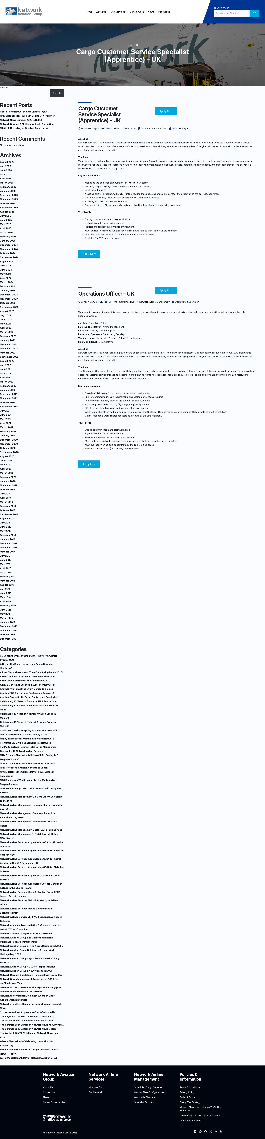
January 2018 (7, 539)
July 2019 (5, 493)
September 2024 (9, 257)
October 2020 (8, 448)
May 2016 (5, 597)
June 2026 (6, 170)
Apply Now (166, 111)
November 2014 (8, 630)
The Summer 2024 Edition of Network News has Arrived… (32, 1024)
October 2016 (7, 580)
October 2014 (7, 634)
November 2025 (9, 199)
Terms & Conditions (190, 1087)
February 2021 (8, 431)
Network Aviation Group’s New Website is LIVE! (26, 970)
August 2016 (7, 584)
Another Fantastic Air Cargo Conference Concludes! (29, 697)
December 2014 (8, 626)
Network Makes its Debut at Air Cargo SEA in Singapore (30, 987)
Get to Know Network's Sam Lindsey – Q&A (23, 734)
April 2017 (5, 568)
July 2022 (5, 365)
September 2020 (9, 452)
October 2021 (7, 402)
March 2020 (7, 473)
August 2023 (7, 311)
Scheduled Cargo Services (148, 1087)
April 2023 (5, 327)
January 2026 (8, 191)
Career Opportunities (54, 1102)
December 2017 (8, 543)
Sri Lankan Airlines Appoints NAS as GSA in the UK (27, 1012)
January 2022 (7, 390)
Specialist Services (144, 1102)
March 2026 (7, 182)
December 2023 (9, 294)
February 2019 (8, 506)
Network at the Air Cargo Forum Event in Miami (26, 933)
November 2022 (9, 348)
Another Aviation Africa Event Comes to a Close (26, 689)
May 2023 (5, 323)
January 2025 (7, 240)
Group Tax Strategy (190, 1102)
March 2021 (6, 427)
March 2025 (6, 232)
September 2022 (9, 356)
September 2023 (9, 307)
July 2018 (5, 522)
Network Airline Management (148, 1077)
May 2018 (5, 531)
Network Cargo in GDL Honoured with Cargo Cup (27, 124)
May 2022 (5, 373)
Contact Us (164, 11)
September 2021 (9, 406)
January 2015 (7, 622)
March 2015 (6, 618)
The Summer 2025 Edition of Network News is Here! (28, 1028)
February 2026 (8, 186)
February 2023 (8, 336)
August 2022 (7, 361)
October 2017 (7, 551)
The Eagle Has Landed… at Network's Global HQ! (27, 1016)
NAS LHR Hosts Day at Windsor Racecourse (24, 128)
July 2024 (5, 265)
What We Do (95, 1087)
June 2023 (6, 319)
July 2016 (5, 589)
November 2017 (8, 547)
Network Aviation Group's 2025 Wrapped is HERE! (27, 966)
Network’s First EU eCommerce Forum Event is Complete (31, 1004)
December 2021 (8, 394)
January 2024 (7, 290)
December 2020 (9, 439)
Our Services (118, 11)
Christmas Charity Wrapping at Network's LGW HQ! (28, 730)
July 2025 (5, 215)
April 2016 (5, 601)
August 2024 (7, 261)
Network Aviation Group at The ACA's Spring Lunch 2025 (31, 946)
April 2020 (5, 468)
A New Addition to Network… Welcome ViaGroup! (27, 676)
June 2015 (5, 609)
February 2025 (8, 236)
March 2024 (6, 282)
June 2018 (5, 526)
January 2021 (7, 435)
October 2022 (7, 352)
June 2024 (6, 269)
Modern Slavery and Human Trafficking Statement (200, 1109)
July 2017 (5, 555)
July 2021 (5, 410)
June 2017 (5, 560)
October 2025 (7, 203)
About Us (101, 11)
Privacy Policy (187, 1092)
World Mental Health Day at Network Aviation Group (29, 1057)
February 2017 (8, 576)
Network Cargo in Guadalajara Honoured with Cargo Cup (31, 975)
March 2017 (6, 572)
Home (89, 11)
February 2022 (8, 385)
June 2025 (6, 220)
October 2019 (7, 489)
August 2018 (7, 518)
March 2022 (6, 381)
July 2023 (5, 315)
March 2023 (6, 332)
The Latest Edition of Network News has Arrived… (28, 1020)
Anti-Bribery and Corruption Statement (200, 1115)
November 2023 (9, 298)
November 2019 (8, 485)
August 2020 (7, 456)
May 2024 (5, 274)
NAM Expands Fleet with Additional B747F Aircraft (27, 763)
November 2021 (8, 398)
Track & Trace (221, 8)
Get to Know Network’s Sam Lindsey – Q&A (23, 111)
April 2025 (5, 228)
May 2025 (5, 224)
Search (4, 87)
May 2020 (5, 464)
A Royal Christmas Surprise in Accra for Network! (27, 684)
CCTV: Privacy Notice (191, 1120)
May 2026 (5, 174)
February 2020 (8, 477)
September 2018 (9, 514)
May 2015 (5, 613)
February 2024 (8, 286)
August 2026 (7, 162)
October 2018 (7, 510)
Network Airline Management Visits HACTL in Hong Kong (31, 829)
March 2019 (6, 502)
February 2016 (8, 605)
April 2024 (5, 278)
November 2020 (9, 443)
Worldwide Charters (144, 1097)
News (151, 11)
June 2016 (5, 593)
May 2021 (5, 419)
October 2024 (7, 253)
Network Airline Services (103, 1077)
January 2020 (8, 481)
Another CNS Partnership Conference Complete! (27, 693)
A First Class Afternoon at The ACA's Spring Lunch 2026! (31, 672)
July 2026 (5, 166)
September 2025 (9, 207)
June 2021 (5, 414)
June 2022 (6, 369)
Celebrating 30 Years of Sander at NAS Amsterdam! (28, 701)
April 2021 (5, 423)
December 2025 (9, 195)
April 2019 (5, 497)
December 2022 (9, 344)
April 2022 (5, 377)
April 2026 (5, 178)
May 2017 (5, 564)
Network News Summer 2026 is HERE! (21, 120)
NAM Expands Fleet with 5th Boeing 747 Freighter (27, 115)
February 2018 (8, 535)
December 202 (8, 638)
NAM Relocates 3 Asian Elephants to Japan (24, 767)
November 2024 (9, 249)
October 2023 (7, 303)
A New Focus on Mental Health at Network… (24, 680)
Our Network (137, 11)
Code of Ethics (187, 1097)
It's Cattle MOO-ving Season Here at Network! (25, 742)
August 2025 (7, 211)
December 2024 (9, 244)
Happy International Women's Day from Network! (27, 738)
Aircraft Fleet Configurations (149, 1092)
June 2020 (6, 460)
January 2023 (7, 340)
